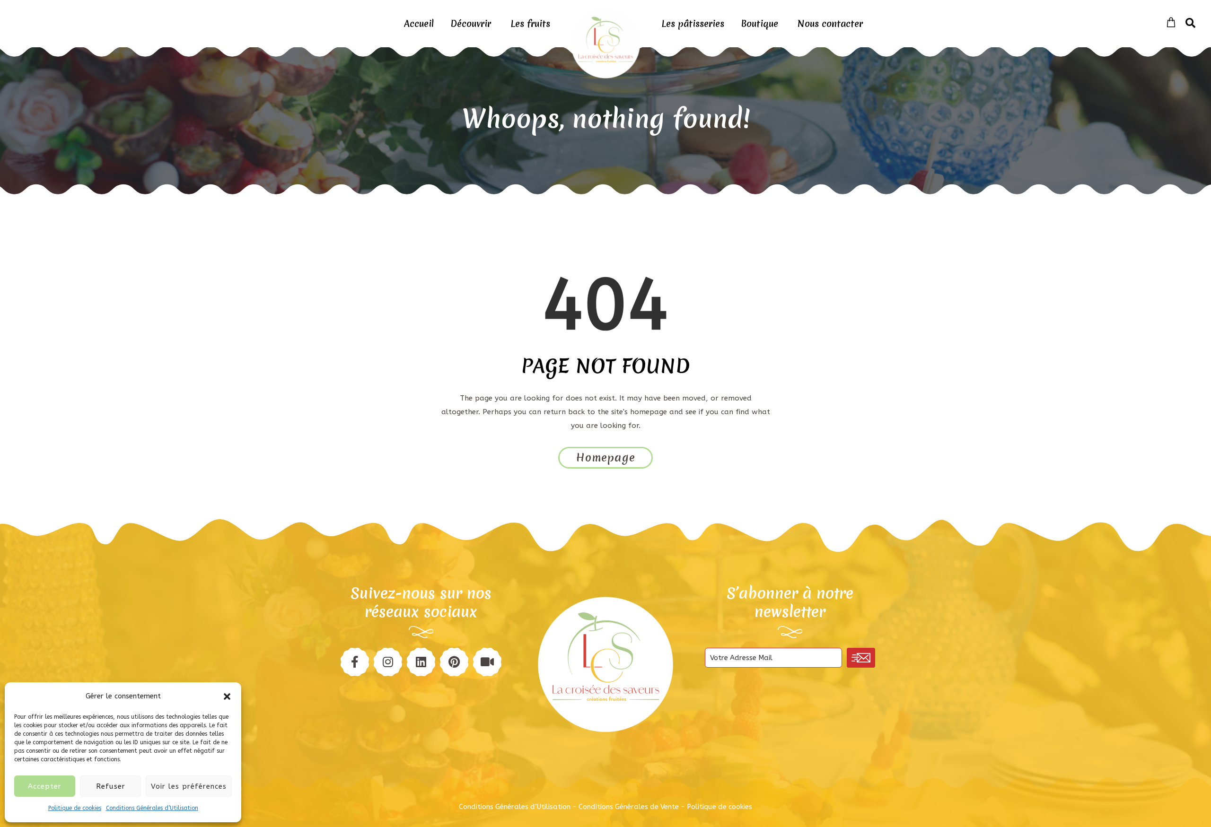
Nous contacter (830, 23)
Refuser (110, 786)
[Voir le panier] (1171, 23)
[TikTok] (487, 662)
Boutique (759, 23)
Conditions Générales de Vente (629, 806)
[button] (227, 696)
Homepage (605, 457)
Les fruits (530, 23)
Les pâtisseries (692, 23)
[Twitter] (421, 662)
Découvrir (470, 23)
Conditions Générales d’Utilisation (152, 808)
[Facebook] (355, 662)
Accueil (419, 23)
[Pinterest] (388, 662)
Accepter (44, 786)
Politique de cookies (74, 808)
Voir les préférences (189, 786)
